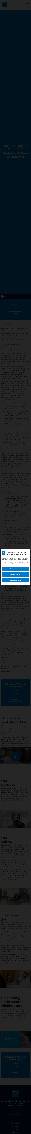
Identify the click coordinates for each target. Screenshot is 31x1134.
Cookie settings (15, 580)
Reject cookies (15, 574)
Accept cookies (15, 569)
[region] (15, 567)
